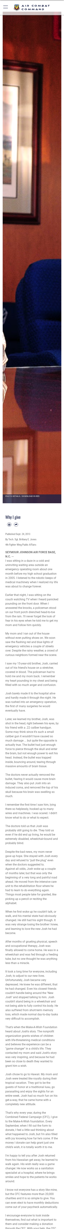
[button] (6, 7)
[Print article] (9, 524)
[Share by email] (16, 524)
